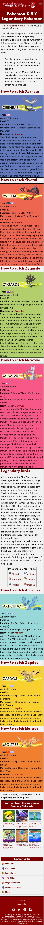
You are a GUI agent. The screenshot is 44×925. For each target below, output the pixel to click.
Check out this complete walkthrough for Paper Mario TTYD (35, 845)
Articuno (31, 574)
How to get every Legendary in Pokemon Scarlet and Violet (21, 826)
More (7, 892)
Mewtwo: (19, 406)
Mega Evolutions (12, 883)
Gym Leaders (11, 868)
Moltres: (19, 774)
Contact (22, 900)
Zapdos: (19, 708)
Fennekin (16, 579)
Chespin (16, 574)
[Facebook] (25, 909)
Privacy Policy (22, 904)
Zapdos (31, 579)
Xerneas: (19, 134)
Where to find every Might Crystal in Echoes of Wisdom (22, 844)
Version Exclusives (13, 887)
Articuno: (19, 633)
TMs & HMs (10, 878)
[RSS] (30, 909)
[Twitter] (19, 909)
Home (4, 25)
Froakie (15, 585)
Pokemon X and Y (17, 25)
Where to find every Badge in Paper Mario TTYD (35, 825)
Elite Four (9, 864)
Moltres (31, 585)
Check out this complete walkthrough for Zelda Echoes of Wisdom (8, 846)
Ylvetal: (19, 222)
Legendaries (10, 873)
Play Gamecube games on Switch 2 (8, 825)
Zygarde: (19, 311)
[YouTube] (13, 909)
